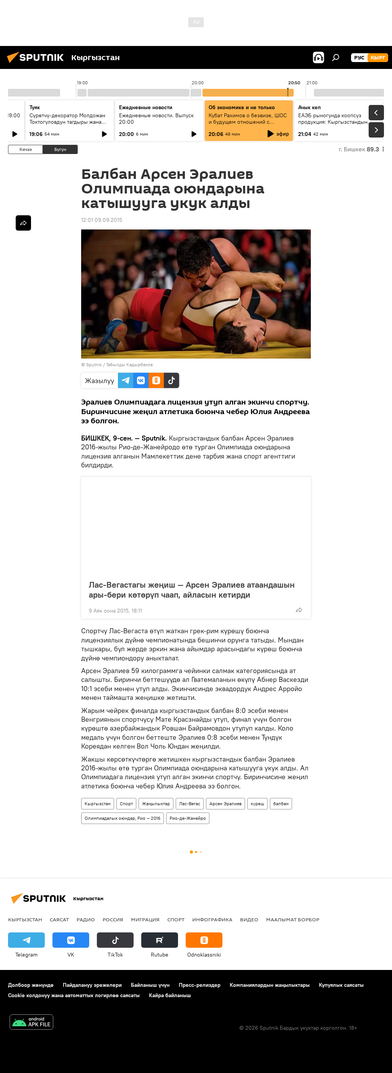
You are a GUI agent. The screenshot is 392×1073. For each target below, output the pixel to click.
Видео (249, 919)
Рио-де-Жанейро (188, 818)
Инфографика (212, 919)
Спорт (126, 803)
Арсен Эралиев (225, 803)
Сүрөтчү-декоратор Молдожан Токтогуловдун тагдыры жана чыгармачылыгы (67, 122)
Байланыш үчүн (150, 984)
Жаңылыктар (156, 803)
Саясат (59, 919)
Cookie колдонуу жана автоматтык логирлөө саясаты (74, 995)
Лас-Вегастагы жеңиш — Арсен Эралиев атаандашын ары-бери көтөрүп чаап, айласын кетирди (192, 590)
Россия (113, 919)
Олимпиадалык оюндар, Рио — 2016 (122, 818)
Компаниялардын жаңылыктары (270, 984)
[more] (299, 610)
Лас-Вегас (189, 803)
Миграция (145, 919)
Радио (86, 919)
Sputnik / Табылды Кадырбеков (119, 364)
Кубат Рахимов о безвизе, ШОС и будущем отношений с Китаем (248, 122)
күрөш (257, 803)
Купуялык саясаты (341, 984)
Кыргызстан (98, 803)
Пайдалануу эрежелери (92, 984)
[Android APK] (31, 1023)
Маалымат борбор (292, 919)
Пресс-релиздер (199, 984)
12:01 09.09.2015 (101, 219)
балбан (281, 803)
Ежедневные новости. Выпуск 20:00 (156, 118)
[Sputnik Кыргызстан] (37, 64)
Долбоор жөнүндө (31, 984)
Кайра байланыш (170, 995)
